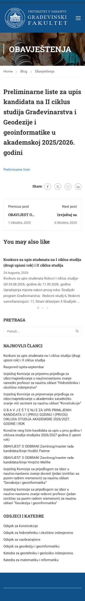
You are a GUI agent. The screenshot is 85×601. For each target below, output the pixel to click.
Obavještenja (44, 71)
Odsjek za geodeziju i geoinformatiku (31, 546)
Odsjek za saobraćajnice (21, 540)
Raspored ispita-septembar (23, 367)
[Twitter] (57, 186)
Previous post (18, 206)
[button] (38, 308)
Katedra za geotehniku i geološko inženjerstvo (38, 553)
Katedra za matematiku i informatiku (30, 560)
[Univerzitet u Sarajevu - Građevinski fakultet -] (37, 17)
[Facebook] (47, 186)
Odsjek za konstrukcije (20, 526)
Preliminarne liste (16, 170)
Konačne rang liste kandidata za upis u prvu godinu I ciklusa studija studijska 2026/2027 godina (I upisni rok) (42, 435)
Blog (23, 71)
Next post (69, 206)
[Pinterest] (68, 186)
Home (8, 71)
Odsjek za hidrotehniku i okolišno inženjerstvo (38, 533)
